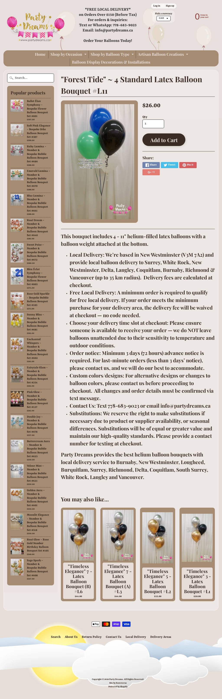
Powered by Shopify (117, 687)
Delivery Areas (160, 637)
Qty (144, 117)
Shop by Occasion (69, 55)
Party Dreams (116, 679)
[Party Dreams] (36, 25)
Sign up (170, 6)
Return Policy (92, 637)
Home (40, 54)
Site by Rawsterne (118, 683)
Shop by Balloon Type (113, 55)
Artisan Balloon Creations (163, 55)
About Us (71, 637)
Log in (156, 6)
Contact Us (113, 637)
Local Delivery (136, 637)
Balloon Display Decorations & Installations (111, 62)
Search (56, 637)
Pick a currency (163, 13)
